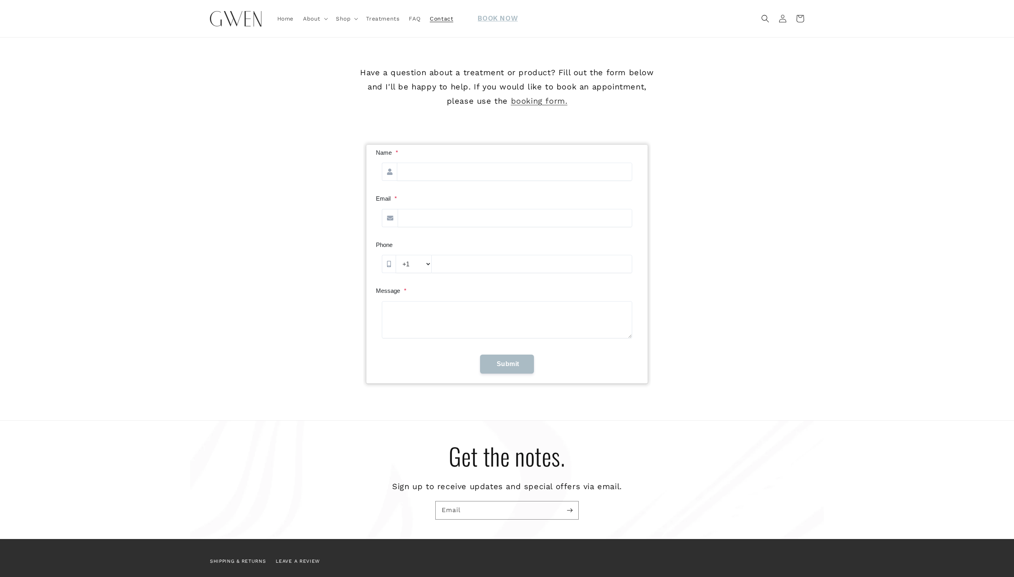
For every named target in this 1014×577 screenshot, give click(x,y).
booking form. (539, 101)
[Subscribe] (569, 510)
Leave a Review (298, 561)
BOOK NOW (498, 18)
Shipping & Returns (238, 561)
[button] (314, 18)
